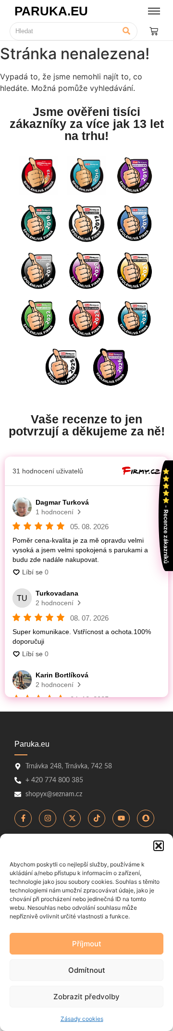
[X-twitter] (72, 818)
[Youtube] (121, 818)
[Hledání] (126, 31)
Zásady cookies (82, 1018)
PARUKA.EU (51, 11)
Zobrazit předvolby (86, 996)
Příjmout (86, 943)
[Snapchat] (145, 818)
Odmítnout (86, 970)
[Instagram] (47, 818)
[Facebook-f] (23, 818)
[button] (158, 846)
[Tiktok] (96, 818)
